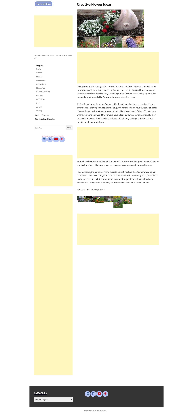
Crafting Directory (42, 115)
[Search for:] (53, 127)
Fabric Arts (40, 99)
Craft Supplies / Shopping (45, 119)
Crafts (38, 69)
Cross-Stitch (41, 84)
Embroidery (40, 80)
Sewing (39, 111)
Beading (39, 76)
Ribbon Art (40, 88)
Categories (39, 66)
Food (38, 103)
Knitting (39, 95)
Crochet (39, 73)
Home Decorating (43, 92)
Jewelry (39, 107)
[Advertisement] (118, 67)
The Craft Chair (43, 4)
